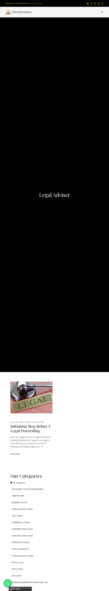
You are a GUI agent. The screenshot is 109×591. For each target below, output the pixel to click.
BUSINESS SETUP (19, 502)
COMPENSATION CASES (22, 529)
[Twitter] (88, 3)
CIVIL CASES (14, 422)
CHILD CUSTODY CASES (22, 509)
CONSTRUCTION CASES (22, 536)
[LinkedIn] (99, 3)
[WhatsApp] (103, 3)
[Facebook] (91, 3)
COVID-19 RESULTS (20, 549)
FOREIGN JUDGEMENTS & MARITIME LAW (30, 582)
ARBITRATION (18, 496)
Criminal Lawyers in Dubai (23, 556)
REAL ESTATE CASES (38, 422)
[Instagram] (95, 3)
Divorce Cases (18, 562)
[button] (8, 583)
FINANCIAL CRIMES (24, 422)
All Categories (19, 483)
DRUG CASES (17, 569)
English (16, 589)
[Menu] (101, 12)
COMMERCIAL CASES (21, 522)
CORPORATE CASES (20, 542)
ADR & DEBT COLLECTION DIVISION (27, 489)
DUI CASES (16, 575)
